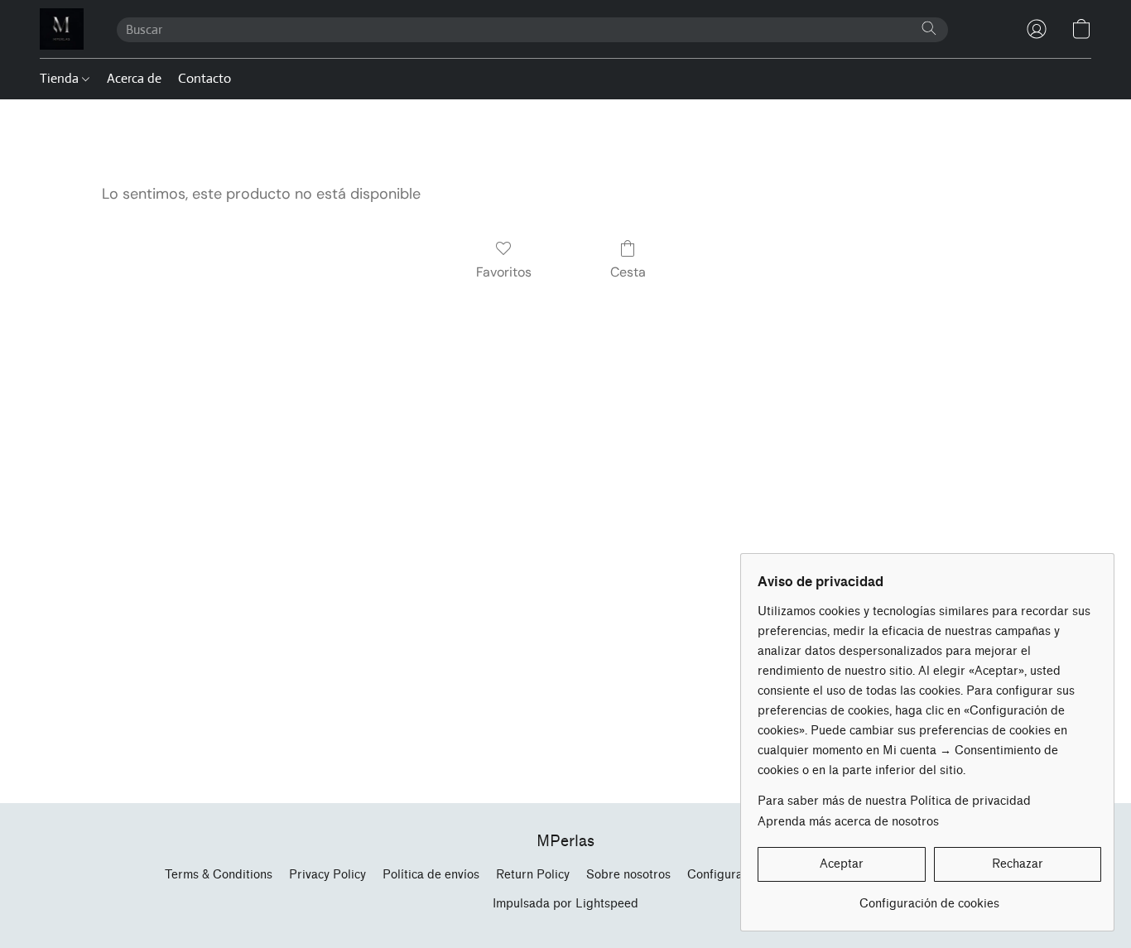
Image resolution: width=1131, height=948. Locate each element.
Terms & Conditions (218, 875)
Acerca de (134, 78)
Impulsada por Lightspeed (565, 904)
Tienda (61, 78)
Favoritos (504, 272)
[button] (62, 29)
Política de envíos (431, 875)
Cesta (628, 272)
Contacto (204, 78)
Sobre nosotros (628, 875)
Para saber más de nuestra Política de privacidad (894, 801)
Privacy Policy (327, 875)
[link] (929, 898)
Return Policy (533, 875)
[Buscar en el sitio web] (929, 28)
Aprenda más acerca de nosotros (848, 822)
